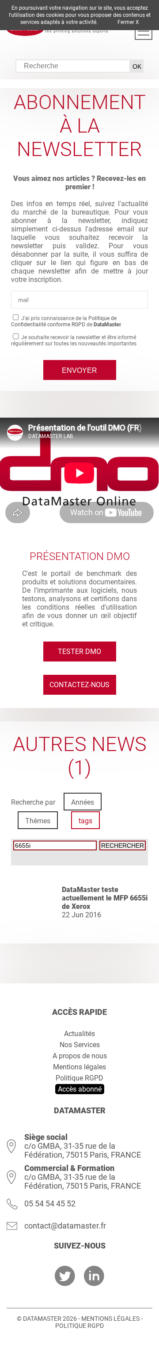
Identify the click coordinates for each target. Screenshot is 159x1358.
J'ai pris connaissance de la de (66, 321)
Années (82, 802)
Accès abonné (80, 1089)
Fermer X (128, 22)
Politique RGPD (79, 1078)
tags (85, 821)
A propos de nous (80, 1056)
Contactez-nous (79, 685)
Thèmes (37, 821)
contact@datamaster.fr (65, 1225)
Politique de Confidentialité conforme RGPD (64, 321)
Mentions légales (79, 1067)
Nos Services (80, 1045)
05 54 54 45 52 (50, 1203)
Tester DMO (79, 651)
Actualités (79, 1033)
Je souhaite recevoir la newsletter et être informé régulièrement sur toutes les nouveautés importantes (73, 340)
